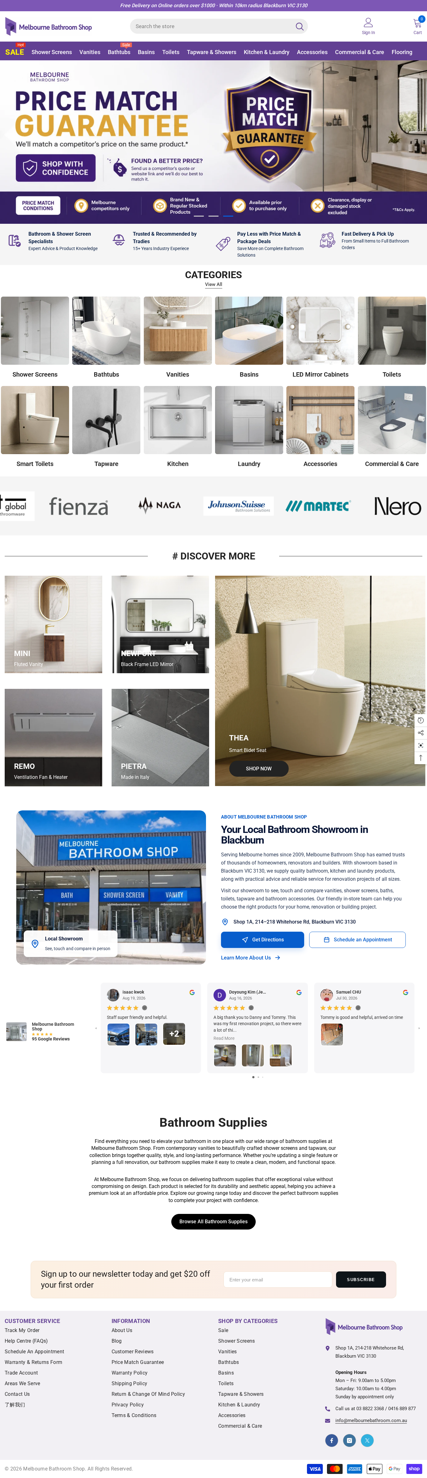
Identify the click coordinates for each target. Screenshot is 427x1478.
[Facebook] (331, 1440)
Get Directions (268, 940)
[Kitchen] (178, 420)
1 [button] (199, 216)
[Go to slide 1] (253, 1077)
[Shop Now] (320, 681)
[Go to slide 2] (258, 1077)
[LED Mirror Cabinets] (320, 330)
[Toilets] (392, 330)
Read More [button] (224, 1038)
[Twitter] (367, 1440)
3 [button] (228, 216)
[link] (57, 241)
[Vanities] (178, 330)
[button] (10, 142)
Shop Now (80, 184)
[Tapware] (106, 420)
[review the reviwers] (192, 992)
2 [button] (213, 216)
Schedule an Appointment (363, 940)
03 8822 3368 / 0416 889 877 (386, 1408)
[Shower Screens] (35, 330)
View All (213, 284)
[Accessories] (320, 420)
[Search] (219, 26)
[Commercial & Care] (392, 420)
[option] (213, 142)
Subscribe (361, 1279)
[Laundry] (249, 420)
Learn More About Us (246, 958)
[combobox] (211, 26)
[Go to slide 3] (262, 1077)
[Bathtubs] (106, 330)
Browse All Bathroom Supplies (213, 1222)
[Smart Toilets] (35, 420)
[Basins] (249, 330)
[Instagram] (349, 1440)
